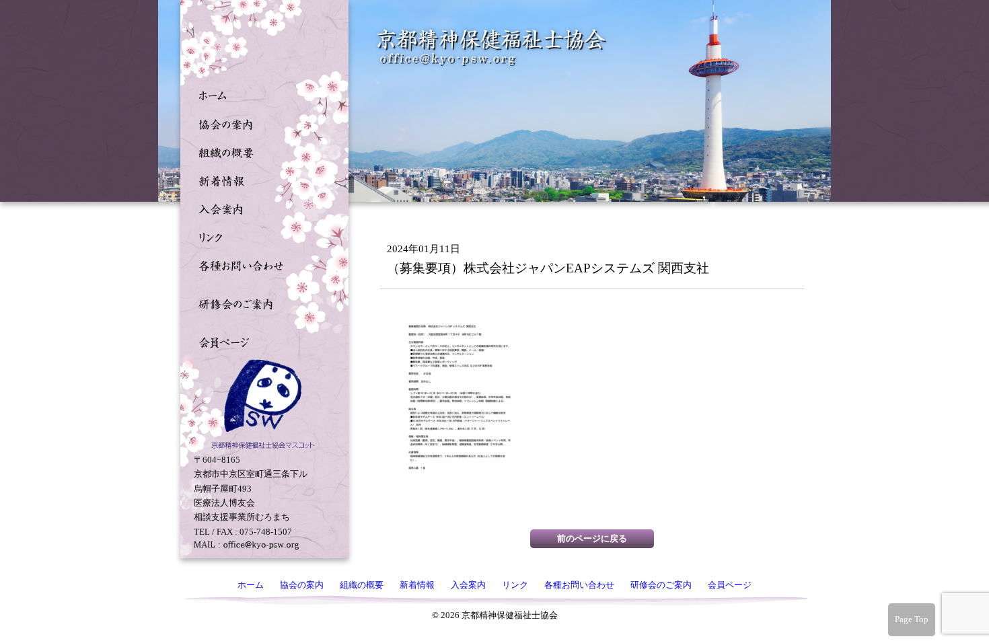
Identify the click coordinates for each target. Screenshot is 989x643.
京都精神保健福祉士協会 (491, 47)
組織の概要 (261, 151)
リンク (261, 236)
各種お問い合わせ (261, 264)
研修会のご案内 (261, 303)
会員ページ (261, 341)
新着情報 (261, 179)
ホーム (261, 95)
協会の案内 (261, 123)
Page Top (911, 619)
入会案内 (261, 208)
